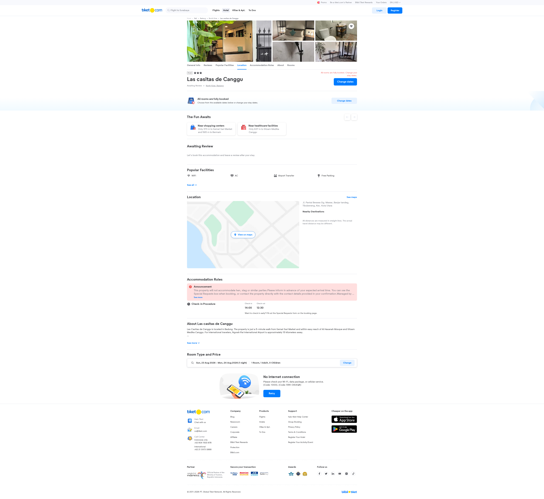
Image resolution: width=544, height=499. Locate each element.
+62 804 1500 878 (203, 443)
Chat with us (200, 422)
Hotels (262, 422)
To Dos (262, 432)
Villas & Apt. (264, 427)
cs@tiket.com (200, 431)
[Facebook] (319, 473)
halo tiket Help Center (298, 417)
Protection (234, 447)
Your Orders (381, 2)
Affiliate (233, 437)
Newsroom (235, 422)
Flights (262, 417)
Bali (195, 18)
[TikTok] (353, 473)
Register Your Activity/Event (300, 442)
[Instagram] (346, 473)
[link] (379, 10)
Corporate (234, 432)
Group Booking (295, 422)
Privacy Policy (294, 427)
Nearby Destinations (313, 211)
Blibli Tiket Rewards (364, 2)
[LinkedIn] (333, 473)
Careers (233, 427)
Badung (203, 18)
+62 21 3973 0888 (203, 449)
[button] (243, 234)
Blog (232, 417)
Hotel (189, 18)
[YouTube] (339, 473)
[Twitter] (326, 473)
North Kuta (213, 18)
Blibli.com (234, 452)
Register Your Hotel (296, 437)
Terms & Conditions (297, 432)
